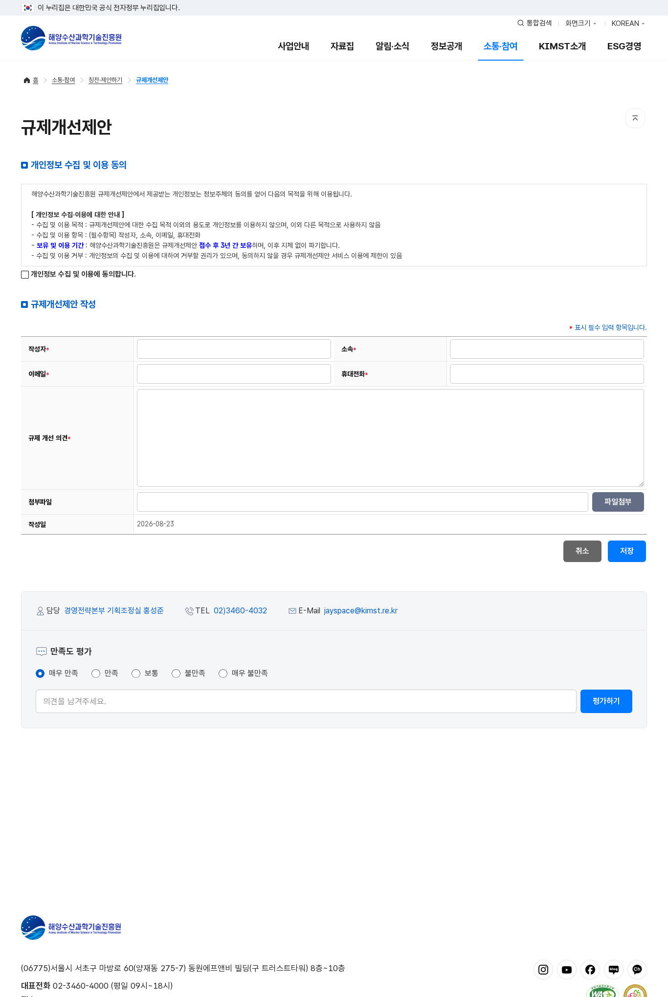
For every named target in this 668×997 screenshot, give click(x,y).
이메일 (38, 374)
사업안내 (293, 46)
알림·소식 (392, 46)
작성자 (38, 349)
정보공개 (446, 46)
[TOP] (635, 118)
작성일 (37, 524)
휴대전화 (354, 374)
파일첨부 (618, 501)
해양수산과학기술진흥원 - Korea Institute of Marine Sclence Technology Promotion (71, 38)
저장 (627, 551)
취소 (582, 551)
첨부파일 (40, 502)
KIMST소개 (562, 46)
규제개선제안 (152, 80)
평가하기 (606, 701)
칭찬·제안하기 (105, 80)
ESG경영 (624, 46)
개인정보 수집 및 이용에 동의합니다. (82, 274)
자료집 (342, 46)
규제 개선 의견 (49, 438)
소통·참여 (500, 46)
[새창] (543, 969)
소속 (348, 349)
